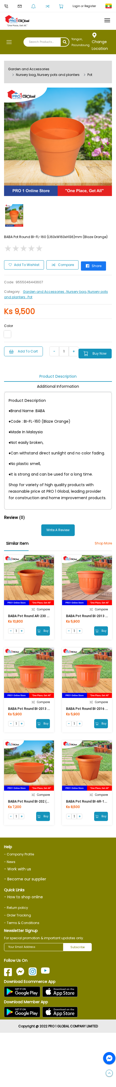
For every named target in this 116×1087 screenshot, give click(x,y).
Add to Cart (28, 351)
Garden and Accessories (28, 69)
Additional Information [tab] (58, 386)
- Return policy (16, 907)
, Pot (29, 297)
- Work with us (17, 869)
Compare (66, 264)
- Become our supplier (25, 879)
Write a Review (58, 530)
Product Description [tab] (58, 376)
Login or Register (84, 6)
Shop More (103, 543)
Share (96, 266)
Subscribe (77, 947)
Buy (46, 631)
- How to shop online (23, 897)
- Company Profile (19, 854)
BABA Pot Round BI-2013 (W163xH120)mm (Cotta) (46, 709)
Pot (89, 74)
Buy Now (100, 353)
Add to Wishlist (26, 264)
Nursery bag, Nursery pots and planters (48, 74)
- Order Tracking (17, 915)
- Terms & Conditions (21, 923)
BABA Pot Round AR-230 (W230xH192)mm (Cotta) (46, 616)
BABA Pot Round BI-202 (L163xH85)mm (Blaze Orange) (49, 801)
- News (9, 862)
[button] (109, 1073)
